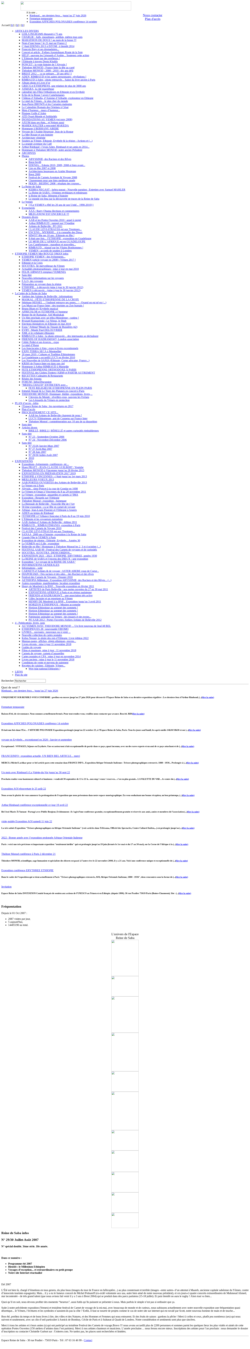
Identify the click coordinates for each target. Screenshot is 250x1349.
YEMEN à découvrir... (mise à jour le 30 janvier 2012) (51, 290)
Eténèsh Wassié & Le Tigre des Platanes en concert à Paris (53, 391)
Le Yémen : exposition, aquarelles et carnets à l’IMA (50, 494)
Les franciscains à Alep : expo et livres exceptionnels (50, 348)
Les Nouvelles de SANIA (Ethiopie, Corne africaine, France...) (55, 360)
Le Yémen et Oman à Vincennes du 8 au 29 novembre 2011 (54, 491)
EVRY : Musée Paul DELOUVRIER (42, 330)
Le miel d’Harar (30, 345)
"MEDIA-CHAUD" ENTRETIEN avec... (45, 384)
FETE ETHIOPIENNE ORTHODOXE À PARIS (49, 369)
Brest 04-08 (35, 162)
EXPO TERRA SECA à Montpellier (41, 351)
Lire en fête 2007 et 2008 (42, 168)
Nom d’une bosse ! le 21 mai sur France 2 (44, 43)
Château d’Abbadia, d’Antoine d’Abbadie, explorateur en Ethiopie (57, 98)
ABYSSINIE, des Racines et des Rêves (50, 159)
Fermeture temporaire (41, 18)
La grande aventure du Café (37, 143)
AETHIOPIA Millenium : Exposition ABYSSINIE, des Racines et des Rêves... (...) (66, 580)
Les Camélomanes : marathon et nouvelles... (52, 244)
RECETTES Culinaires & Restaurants (42, 375)
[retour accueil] (2, 3)
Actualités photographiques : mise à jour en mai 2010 (50, 268)
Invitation (6, 886)
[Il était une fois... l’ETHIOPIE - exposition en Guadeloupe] (125, 1211)
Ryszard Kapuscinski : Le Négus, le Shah (44, 320)
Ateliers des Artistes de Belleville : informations (47, 296)
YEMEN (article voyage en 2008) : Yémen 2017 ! (49, 259)
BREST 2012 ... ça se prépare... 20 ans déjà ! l (47, 73)
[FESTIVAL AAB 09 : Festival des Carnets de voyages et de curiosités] (125, 1191)
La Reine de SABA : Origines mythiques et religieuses (58, 192)
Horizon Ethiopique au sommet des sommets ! (53, 607)
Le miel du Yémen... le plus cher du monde (45, 101)
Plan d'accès (152, 19)
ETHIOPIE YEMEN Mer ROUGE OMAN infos (41, 253)
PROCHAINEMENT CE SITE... (40, 412)
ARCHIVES (29, 153)
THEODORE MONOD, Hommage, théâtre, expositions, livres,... (57, 394)
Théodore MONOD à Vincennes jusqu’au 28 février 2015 (53, 470)
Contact (88, 1340)
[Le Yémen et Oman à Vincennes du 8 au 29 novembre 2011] (125, 1090)
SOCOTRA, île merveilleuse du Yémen (43, 265)
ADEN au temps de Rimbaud (38, 513)
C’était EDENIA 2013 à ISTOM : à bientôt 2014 (48, 46)
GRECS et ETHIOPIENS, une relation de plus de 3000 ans (54, 85)
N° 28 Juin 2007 (37, 452)
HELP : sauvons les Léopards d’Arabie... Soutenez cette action (55, 55)
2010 (31, 458)
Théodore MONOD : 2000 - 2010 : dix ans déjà (47, 70)
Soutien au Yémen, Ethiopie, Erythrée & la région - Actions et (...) (57, 140)
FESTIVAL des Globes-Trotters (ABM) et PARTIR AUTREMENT (58, 372)
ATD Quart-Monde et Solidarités (39, 116)
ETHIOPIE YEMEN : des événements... (43, 256)
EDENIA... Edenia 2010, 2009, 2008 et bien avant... (57, 165)
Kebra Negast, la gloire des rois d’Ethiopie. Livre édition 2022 (55, 638)
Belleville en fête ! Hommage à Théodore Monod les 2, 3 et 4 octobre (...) (61, 546)
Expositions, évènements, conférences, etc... (45, 464)
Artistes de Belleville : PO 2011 (45, 226)
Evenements (28, 207)
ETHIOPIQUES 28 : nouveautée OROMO (45, 629)
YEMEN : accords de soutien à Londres (50, 250)
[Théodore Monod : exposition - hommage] (125, 1149)
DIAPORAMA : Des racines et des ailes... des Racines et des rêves (58, 574)
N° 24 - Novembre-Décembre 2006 (48, 439)
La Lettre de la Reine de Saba (31, 293)
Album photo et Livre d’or (36, 82)
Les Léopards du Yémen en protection (49, 400)
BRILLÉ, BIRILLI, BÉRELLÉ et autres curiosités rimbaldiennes (64, 430)
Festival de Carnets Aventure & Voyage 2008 (53, 177)
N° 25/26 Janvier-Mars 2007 (44, 445)
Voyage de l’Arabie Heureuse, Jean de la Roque (47, 131)
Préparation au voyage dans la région (41, 284)
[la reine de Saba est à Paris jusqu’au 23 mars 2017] (125, 995)
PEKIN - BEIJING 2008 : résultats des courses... (55, 183)
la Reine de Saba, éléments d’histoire (48, 195)
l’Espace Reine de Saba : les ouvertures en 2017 (47, 406)
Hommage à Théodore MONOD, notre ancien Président (52, 149)
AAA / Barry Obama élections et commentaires (54, 211)
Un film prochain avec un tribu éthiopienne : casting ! (50, 317)
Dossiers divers (30, 217)
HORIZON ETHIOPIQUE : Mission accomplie (54, 604)
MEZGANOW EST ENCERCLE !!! (49, 214)
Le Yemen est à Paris (33, 485)
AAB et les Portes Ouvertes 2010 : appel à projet (55, 220)
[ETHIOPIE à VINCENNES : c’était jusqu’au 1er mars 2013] (125, 1031)
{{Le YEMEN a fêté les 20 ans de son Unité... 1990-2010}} (61, 204)
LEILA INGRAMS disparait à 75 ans (42, 34)
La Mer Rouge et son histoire (37, 134)
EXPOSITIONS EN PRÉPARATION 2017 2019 (49, 473)
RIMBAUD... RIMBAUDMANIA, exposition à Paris (51, 525)
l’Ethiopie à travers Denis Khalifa (40, 61)
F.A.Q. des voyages (32, 281)
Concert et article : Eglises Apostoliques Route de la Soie (52, 52)
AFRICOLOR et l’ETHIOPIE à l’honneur (45, 311)
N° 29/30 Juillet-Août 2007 (43, 455)
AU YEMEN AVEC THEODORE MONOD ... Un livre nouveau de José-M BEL (66, 625)
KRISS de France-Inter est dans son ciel (43, 363)
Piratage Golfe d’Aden (34, 113)
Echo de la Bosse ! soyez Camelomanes (43, 95)
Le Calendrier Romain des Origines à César (45, 107)
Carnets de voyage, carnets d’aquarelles (43, 653)
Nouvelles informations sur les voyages (43, 278)
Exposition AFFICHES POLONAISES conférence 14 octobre (63, 21)
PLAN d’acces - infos (26, 403)
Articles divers (29, 427)
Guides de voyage (31, 647)
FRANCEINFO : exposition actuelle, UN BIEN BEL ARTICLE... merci (40, 756)
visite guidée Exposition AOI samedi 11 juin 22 (26, 821)
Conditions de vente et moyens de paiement (45, 662)
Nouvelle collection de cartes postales (42, 635)
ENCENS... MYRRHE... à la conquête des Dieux (55, 232)
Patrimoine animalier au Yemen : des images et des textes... (60, 616)
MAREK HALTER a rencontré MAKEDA (45, 125)
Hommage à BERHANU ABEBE (40, 128)
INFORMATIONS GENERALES (40, 564)
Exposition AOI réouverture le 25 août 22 (23, 788)
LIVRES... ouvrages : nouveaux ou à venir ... (46, 632)
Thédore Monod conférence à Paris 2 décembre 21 (28, 853)
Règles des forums (31, 378)
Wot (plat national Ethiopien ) (44, 668)
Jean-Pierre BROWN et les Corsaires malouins (47, 104)
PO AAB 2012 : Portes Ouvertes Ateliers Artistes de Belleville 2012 (65, 619)
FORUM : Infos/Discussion (37, 381)
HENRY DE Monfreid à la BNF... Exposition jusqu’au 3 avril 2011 (65, 601)
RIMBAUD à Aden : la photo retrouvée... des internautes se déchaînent (60, 336)
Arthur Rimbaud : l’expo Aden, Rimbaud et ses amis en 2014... (55, 146)
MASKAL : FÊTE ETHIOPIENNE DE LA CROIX (50, 299)
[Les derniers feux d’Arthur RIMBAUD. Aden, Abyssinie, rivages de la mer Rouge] (125, 1170)
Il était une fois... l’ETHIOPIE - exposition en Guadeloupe (60, 238)
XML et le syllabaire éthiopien (38, 333)
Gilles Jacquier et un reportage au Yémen (51, 598)
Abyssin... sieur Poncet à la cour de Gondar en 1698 (50, 488)
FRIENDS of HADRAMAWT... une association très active (61, 595)
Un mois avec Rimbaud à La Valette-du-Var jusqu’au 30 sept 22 (35, 772)
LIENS (19, 671)
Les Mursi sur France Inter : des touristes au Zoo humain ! (53, 305)
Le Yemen (27, 201)
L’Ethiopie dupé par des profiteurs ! (41, 58)
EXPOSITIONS (24, 461)
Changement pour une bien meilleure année (52, 180)
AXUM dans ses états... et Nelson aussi (43, 122)
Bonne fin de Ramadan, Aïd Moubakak (43, 314)
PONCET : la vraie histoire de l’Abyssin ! (44, 64)
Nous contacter (152, 15)
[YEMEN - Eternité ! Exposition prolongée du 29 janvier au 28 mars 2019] (125, 975)
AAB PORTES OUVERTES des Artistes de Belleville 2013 (54, 482)
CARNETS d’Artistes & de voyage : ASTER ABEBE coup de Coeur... (60, 571)
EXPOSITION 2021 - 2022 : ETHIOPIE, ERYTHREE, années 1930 (59, 555)
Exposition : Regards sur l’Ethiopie (40, 497)
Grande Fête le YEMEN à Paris (39, 537)
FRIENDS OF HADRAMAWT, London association (50, 339)
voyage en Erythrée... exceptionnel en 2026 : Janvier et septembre (36, 739)
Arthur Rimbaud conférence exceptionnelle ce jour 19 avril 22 (34, 805)
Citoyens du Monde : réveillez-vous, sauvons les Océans (59, 397)
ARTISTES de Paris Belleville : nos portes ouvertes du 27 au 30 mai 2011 (68, 589)
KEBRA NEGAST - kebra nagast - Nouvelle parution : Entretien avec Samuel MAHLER (77, 189)
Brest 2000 (34, 174)
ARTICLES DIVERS (27, 30)
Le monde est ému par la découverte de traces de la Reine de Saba (64, 198)
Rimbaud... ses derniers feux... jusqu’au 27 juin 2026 (58, 15)
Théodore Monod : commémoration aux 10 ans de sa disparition (63, 421)
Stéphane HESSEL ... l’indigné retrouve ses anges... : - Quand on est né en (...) (64, 302)
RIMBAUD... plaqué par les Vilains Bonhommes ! (56, 247)
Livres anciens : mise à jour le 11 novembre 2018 (48, 659)
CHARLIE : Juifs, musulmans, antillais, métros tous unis (52, 37)
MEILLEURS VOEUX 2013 (38, 479)
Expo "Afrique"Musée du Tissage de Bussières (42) (49, 326)
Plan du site (21, 674)
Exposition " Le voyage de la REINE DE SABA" (49, 561)
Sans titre (27, 275)
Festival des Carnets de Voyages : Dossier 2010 (47, 577)
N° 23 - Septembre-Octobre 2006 (46, 436)
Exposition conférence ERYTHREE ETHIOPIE (27, 870)
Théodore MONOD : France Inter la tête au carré (48, 67)
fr (12, 25)
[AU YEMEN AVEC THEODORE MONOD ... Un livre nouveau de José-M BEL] (125, 1070)
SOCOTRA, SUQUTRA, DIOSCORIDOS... (47, 552)
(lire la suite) (208, 697)
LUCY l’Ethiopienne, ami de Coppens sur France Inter (58, 418)
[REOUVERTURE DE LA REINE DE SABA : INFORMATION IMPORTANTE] (125, 1129)
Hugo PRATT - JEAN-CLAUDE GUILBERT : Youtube (53, 467)
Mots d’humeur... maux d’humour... (41, 110)
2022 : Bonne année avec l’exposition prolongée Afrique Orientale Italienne (41, 837)
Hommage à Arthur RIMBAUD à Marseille (45, 366)
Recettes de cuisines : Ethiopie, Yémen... (43, 665)
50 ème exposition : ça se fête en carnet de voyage (48, 506)
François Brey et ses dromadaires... (40, 49)
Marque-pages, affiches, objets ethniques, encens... (49, 641)
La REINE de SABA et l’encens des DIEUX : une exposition (55, 558)
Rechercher (7, 680)
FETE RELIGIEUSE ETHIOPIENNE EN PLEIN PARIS (60, 387)
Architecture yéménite (33, 137)
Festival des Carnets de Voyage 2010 (41, 528)
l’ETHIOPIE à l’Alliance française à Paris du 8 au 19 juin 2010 (56, 516)
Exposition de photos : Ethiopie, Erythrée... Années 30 (51, 540)
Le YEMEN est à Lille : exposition (40, 543)
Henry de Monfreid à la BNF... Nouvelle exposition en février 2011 (58, 586)
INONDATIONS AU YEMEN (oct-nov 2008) (47, 119)
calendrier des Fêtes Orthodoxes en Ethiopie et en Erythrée (53, 92)
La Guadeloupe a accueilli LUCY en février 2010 (48, 357)
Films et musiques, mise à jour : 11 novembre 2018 (49, 650)
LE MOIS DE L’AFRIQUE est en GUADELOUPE (57, 241)
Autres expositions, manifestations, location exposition (51, 583)
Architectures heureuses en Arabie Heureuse (52, 171)
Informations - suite (32, 568)
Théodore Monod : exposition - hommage (44, 500)
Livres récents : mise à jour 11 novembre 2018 (46, 644)
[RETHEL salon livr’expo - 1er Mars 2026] (125, 1227)
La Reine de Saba (31, 186)
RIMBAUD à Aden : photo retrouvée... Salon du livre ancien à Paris (58, 79)
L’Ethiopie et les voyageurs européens (42, 519)
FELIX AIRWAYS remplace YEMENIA (44, 272)
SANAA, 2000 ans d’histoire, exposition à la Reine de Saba (54, 534)
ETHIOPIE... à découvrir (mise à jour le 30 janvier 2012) (52, 287)
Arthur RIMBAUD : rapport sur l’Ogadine (51, 223)
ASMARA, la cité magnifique (38, 88)
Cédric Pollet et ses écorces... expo (40, 342)
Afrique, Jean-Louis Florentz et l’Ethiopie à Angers (49, 510)
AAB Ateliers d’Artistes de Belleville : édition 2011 (49, 522)
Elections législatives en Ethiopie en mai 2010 (46, 323)
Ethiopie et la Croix (32, 262)
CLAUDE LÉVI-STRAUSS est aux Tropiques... (55, 229)
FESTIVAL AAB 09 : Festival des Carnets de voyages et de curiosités (59, 549)
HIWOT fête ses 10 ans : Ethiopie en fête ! (51, 235)
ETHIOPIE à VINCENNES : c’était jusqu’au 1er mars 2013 (54, 476)
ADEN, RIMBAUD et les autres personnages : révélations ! (54, 76)
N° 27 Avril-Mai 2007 (40, 449)
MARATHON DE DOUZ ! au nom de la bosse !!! (49, 40)
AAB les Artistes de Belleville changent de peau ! (55, 415)
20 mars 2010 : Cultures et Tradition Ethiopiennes (48, 354)
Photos (25, 156)
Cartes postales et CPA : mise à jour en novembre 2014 (51, 656)
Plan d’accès (28, 409)
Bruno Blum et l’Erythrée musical (40, 308)
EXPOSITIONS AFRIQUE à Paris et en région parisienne (60, 592)
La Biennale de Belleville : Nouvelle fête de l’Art (48, 503)
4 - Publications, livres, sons (30, 622)
